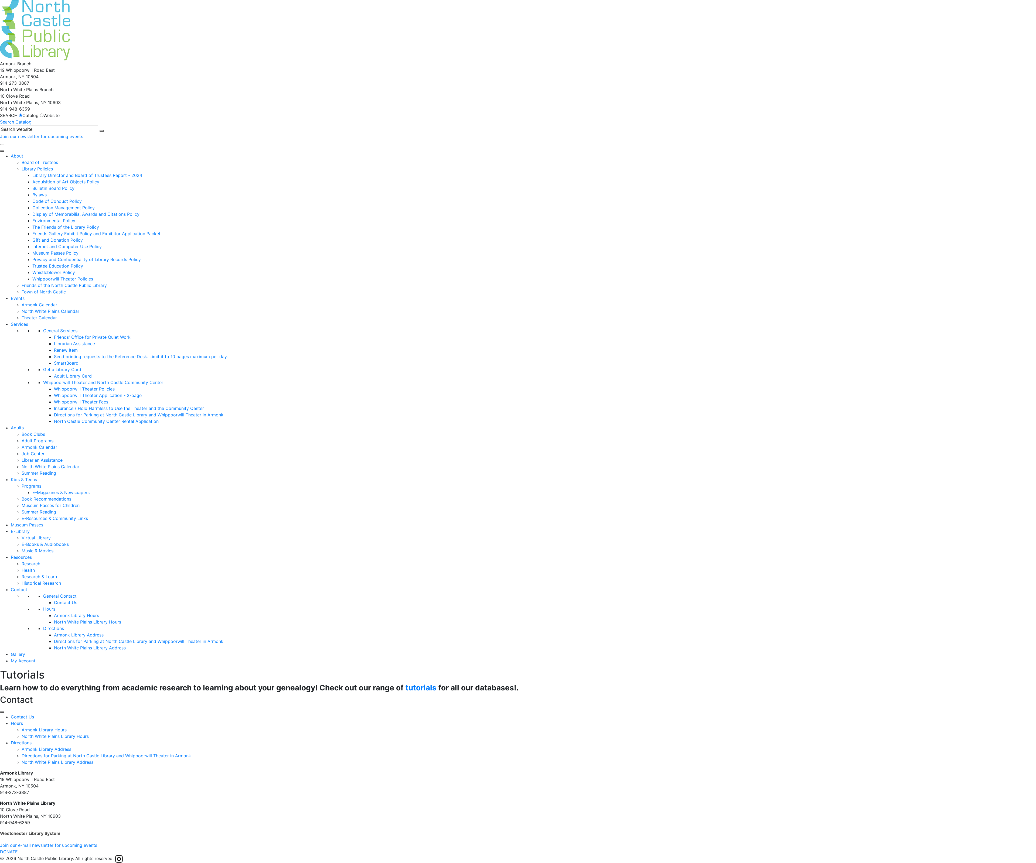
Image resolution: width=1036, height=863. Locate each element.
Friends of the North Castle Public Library (64, 285)
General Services (60, 330)
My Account (23, 660)
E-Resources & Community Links (55, 518)
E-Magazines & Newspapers (61, 492)
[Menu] (2, 151)
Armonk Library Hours (76, 615)
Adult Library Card (73, 376)
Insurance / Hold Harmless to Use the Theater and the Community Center (129, 408)
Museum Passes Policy (55, 253)
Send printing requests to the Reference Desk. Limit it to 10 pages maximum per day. (141, 356)
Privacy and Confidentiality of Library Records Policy (86, 259)
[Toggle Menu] (2, 712)
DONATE (9, 851)
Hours (49, 609)
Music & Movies (37, 550)
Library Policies (37, 169)
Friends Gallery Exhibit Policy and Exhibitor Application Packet (96, 233)
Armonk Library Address (79, 635)
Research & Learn (39, 576)
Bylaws (39, 194)
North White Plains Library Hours (87, 622)
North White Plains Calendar (50, 311)
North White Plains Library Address (90, 647)
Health (28, 570)
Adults (17, 427)
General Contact (60, 596)
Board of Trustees (40, 162)
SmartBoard (66, 363)
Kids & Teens (24, 479)
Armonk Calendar (39, 304)
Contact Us (65, 602)
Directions (53, 628)
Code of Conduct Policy (57, 201)
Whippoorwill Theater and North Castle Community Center (103, 382)
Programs (31, 486)
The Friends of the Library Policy (65, 227)
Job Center (33, 453)
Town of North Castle (44, 291)
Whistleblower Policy (53, 272)
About (17, 156)
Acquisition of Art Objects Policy (65, 181)
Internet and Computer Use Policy (67, 246)
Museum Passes (27, 525)
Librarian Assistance (74, 343)
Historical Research (41, 583)
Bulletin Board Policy (53, 188)
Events (18, 298)
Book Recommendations (46, 499)
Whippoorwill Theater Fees (81, 402)
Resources (21, 557)
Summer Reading (39, 473)
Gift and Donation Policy (57, 240)
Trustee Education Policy (57, 266)
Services (19, 324)
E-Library (20, 531)
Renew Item (66, 350)
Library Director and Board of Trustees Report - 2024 (87, 175)
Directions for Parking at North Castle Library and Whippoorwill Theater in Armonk (138, 414)
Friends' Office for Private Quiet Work (92, 337)
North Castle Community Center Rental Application (106, 421)
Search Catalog (16, 122)
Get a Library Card (62, 369)
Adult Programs (37, 440)
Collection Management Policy (63, 207)
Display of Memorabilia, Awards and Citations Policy (85, 214)
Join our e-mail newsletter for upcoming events (48, 845)
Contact (19, 589)
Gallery (18, 654)
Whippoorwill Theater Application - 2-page (98, 395)
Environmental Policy (53, 220)
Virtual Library (36, 537)
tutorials (421, 687)
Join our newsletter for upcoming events (41, 136)
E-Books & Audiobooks (45, 544)
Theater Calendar (39, 317)
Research (31, 563)
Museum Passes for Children (51, 505)
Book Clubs (33, 434)
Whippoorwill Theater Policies (62, 279)
